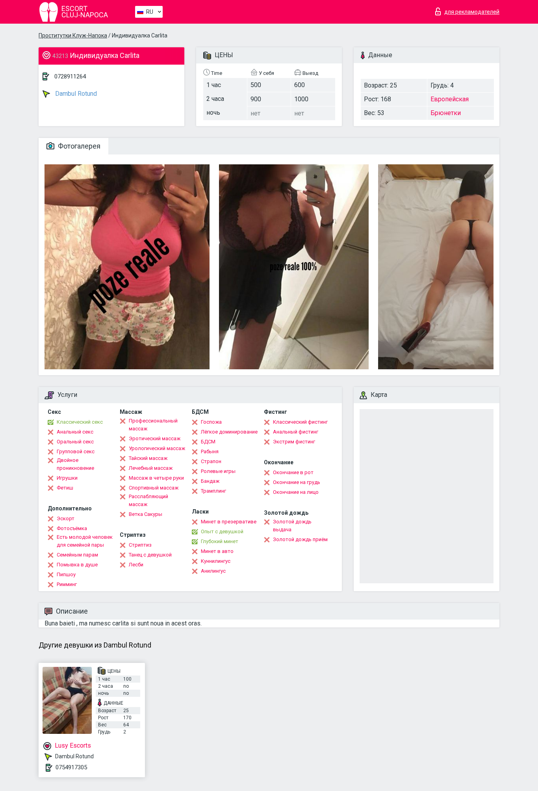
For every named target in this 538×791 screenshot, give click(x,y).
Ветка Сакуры (145, 514)
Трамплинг (213, 491)
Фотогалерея (78, 146)
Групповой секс (76, 451)
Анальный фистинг (295, 432)
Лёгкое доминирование (229, 432)
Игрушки (67, 478)
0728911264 (70, 76)
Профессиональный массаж (153, 425)
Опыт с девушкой (222, 531)
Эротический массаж (154, 438)
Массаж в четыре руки (156, 478)
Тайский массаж (148, 458)
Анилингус (213, 571)
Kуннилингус (215, 561)
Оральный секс (75, 442)
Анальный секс (75, 432)
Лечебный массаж (151, 468)
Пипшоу (66, 574)
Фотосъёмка (72, 528)
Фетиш (65, 488)
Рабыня (210, 451)
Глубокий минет (219, 541)
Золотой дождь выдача (292, 525)
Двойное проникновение (75, 464)
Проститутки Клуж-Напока (73, 35)
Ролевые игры (218, 471)
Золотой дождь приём (300, 539)
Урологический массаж (157, 448)
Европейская (449, 99)
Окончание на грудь (296, 482)
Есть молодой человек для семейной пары (85, 541)
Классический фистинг (300, 422)
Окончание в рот (293, 472)
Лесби (136, 565)
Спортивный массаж (153, 488)
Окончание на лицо (296, 492)
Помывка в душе (77, 565)
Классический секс (80, 422)
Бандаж (210, 481)
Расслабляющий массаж (148, 500)
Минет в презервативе (228, 522)
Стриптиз (140, 545)
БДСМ (208, 442)
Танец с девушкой (150, 555)
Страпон (211, 461)
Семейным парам (77, 555)
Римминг (67, 584)
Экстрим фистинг (294, 442)
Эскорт (65, 518)
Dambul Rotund (75, 93)
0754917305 (71, 767)
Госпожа (211, 422)
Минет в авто (217, 551)
